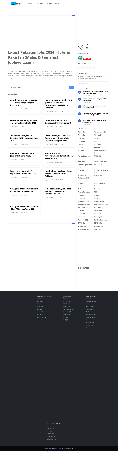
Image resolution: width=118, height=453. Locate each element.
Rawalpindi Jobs (91, 317)
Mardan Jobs (90, 322)
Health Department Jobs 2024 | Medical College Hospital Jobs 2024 (23, 102)
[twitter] (94, 67)
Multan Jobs (90, 309)
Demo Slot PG (41, 317)
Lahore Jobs (89, 304)
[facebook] (101, 3)
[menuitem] (30, 3)
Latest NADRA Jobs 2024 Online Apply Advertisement (58, 121)
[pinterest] (83, 67)
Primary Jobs (67, 301)
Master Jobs (67, 314)
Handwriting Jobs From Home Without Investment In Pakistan (58, 173)
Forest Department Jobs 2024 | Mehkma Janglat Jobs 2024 (23, 121)
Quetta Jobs (89, 325)
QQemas (40, 304)
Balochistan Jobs (52, 439)
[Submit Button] (108, 83)
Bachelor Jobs (67, 312)
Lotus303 (40, 309)
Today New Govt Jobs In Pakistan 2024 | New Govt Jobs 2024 (24, 138)
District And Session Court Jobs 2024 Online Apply (22, 154)
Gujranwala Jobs (91, 320)
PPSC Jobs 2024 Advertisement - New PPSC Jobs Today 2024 (24, 207)
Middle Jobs (67, 304)
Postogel (40, 314)
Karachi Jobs (90, 306)
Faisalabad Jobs (91, 314)
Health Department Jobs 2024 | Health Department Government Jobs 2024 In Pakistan (58, 104)
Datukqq (40, 301)
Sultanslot (40, 306)
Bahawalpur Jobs (91, 328)
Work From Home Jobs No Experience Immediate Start (23, 172)
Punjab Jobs (50, 428)
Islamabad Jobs (91, 301)
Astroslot (40, 312)
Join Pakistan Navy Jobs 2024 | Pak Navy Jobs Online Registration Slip (58, 191)
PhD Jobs (66, 317)
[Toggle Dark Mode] (105, 3)
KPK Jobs (49, 431)
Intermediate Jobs (68, 309)
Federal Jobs (51, 436)
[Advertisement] (43, 31)
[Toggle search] (108, 3)
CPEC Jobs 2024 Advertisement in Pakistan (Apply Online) (24, 190)
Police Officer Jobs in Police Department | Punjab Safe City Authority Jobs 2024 (57, 138)
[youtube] (86, 67)
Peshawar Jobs (90, 312)
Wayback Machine (57, 452)
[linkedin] (79, 67)
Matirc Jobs (66, 306)
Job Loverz (58, 448)
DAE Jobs (66, 320)
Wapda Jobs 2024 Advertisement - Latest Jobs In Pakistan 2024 (59, 156)
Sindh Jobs (50, 434)
